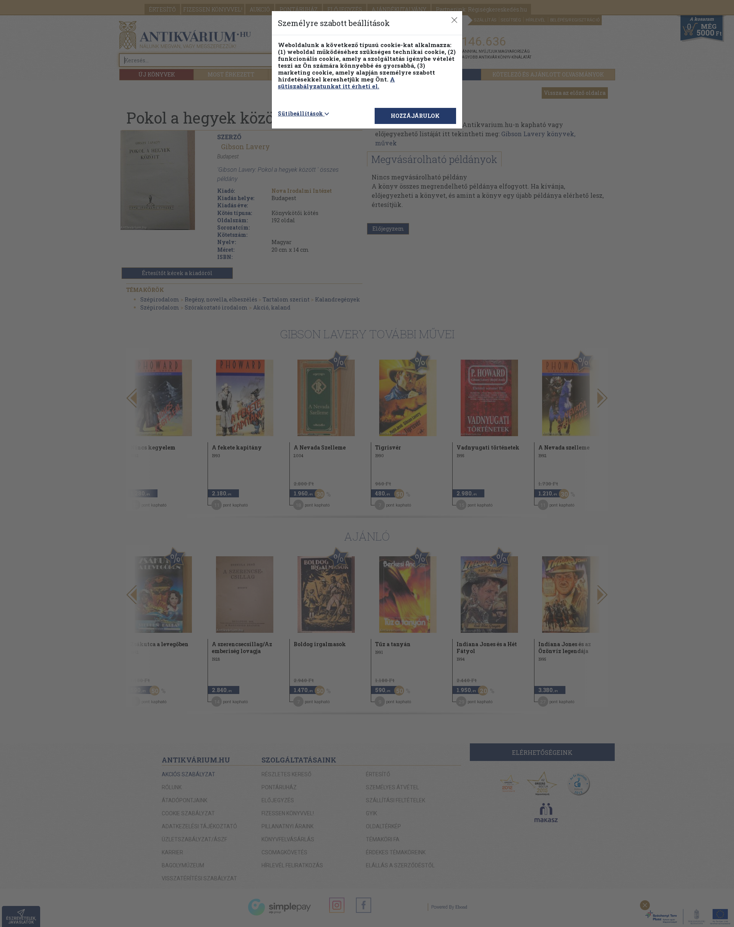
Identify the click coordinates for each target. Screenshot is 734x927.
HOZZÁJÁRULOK (415, 115)
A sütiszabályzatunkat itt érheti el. (336, 82)
